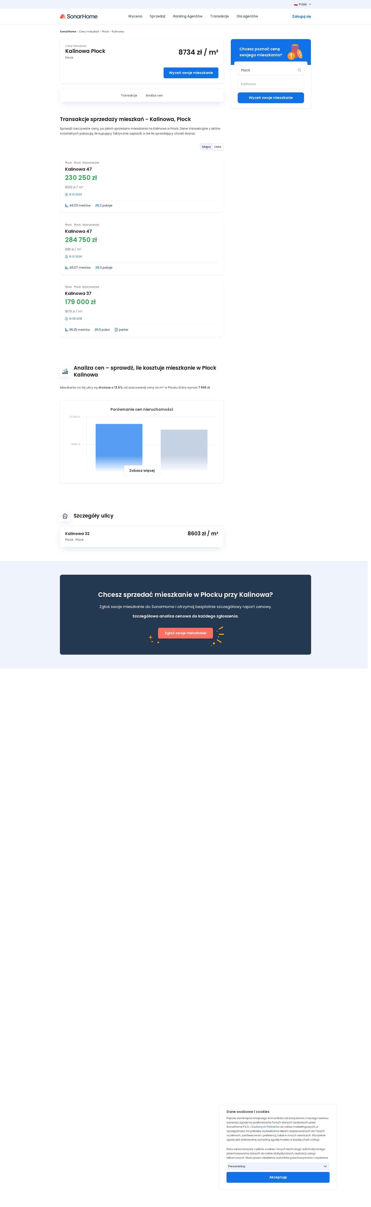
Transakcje (129, 95)
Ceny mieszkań (89, 31)
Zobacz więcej (142, 470)
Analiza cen (154, 95)
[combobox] (268, 70)
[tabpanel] (142, 246)
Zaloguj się (301, 16)
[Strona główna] (78, 16)
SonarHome (68, 31)
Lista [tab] (217, 147)
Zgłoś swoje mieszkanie (185, 633)
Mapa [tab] (206, 147)
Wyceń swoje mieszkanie (191, 72)
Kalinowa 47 (78, 169)
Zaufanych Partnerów (265, 1127)
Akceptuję (278, 1177)
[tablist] (212, 147)
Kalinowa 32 (77, 533)
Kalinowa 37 (78, 293)
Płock (105, 31)
